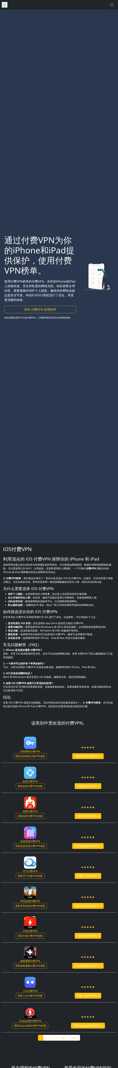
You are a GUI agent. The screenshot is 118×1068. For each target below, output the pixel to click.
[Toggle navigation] (112, 5)
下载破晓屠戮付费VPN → (88, 965)
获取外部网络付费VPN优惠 (30, 756)
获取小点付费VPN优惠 (30, 995)
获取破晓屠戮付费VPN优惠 (30, 965)
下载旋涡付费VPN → (88, 786)
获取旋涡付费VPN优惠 (30, 786)
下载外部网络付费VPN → (88, 756)
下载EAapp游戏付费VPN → (88, 1025)
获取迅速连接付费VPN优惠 (30, 846)
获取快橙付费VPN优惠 (30, 816)
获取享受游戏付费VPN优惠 (30, 906)
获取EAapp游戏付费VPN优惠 (30, 1025)
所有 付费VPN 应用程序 (40, 309)
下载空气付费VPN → (88, 876)
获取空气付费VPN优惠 (30, 876)
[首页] (4, 5)
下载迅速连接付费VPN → (88, 846)
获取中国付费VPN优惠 (30, 935)
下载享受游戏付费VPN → (88, 906)
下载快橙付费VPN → (88, 816)
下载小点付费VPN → (88, 995)
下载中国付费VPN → (88, 935)
